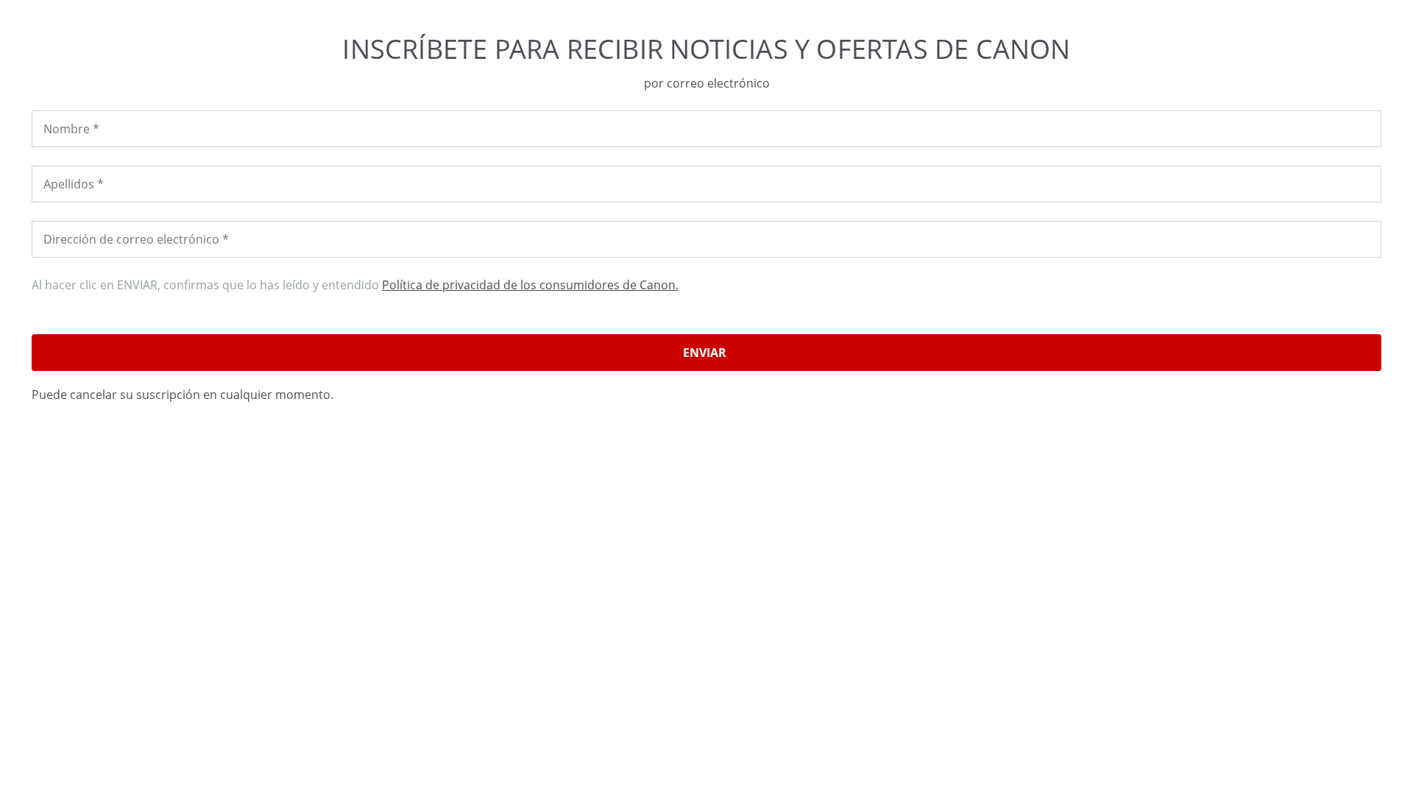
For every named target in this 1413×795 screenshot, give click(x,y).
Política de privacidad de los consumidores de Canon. (530, 285)
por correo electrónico (707, 83)
